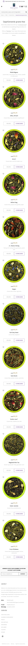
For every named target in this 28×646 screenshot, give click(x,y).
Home (2, 15)
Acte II (14, 159)
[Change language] (20, 6)
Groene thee (11, 15)
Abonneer (22, 574)
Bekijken (9, 80)
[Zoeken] (26, 12)
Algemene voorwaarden (20, 643)
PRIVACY (3, 619)
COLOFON (3, 629)
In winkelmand (19, 80)
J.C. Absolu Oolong (14, 246)
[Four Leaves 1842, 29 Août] (14, 97)
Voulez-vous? (14, 419)
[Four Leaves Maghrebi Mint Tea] (14, 444)
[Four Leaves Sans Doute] (14, 357)
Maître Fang (14, 202)
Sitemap (12, 643)
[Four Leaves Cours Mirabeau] (14, 531)
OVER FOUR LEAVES (5, 614)
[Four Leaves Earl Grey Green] (14, 314)
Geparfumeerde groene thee (21, 15)
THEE (6, 15)
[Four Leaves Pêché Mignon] (14, 54)
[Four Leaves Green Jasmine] (14, 487)
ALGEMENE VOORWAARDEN (7, 617)
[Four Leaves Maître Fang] (14, 184)
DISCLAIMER (3, 627)
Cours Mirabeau (14, 549)
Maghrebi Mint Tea (14, 462)
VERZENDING (4, 624)
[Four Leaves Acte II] (14, 140)
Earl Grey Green (14, 332)
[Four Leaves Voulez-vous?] (14, 400)
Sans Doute (14, 376)
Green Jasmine (14, 506)
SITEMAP (3, 632)
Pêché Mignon (14, 72)
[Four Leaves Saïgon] (14, 270)
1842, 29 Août (14, 116)
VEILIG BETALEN (4, 622)
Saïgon (14, 289)
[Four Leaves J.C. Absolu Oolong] (14, 227)
